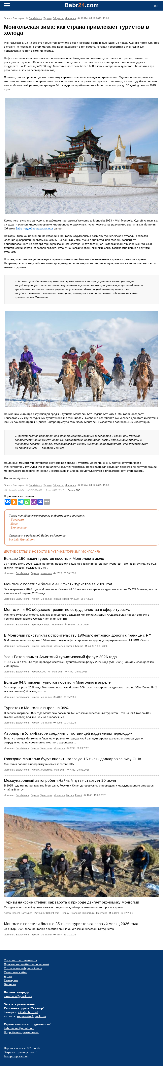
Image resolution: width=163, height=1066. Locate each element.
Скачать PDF (74, 490)
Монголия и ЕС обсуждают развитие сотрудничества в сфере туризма (67, 609)
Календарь (11, 980)
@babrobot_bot (28, 1012)
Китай (65, 598)
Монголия (70, 18)
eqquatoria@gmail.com (31, 1016)
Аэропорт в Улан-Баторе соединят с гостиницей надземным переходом (68, 733)
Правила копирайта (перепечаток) (26, 964)
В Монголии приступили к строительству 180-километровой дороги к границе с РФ (77, 635)
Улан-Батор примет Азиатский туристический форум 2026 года (60, 657)
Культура (45, 624)
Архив (8, 976)
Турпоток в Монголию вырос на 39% (36, 708)
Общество (58, 18)
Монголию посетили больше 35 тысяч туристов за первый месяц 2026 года (71, 924)
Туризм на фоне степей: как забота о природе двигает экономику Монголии (71, 902)
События (45, 671)
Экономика (46, 769)
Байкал (79, 646)
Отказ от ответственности (20, 960)
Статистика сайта (15, 972)
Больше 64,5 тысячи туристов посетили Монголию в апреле (57, 682)
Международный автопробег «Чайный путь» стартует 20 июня (60, 780)
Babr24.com (35, 18)
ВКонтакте (19, 527)
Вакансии (10, 984)
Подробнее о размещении (21, 1032)
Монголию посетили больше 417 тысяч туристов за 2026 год (58, 584)
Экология (76, 913)
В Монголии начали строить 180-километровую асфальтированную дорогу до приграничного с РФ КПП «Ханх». (77, 640)
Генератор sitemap (16, 1056)
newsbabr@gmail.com (18, 996)
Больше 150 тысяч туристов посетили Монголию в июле (54, 558)
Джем (14, 523)
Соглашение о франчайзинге (23, 968)
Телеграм (17, 519)
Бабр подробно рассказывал (34, 228)
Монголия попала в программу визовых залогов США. (39, 764)
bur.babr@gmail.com (22, 539)
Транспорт (46, 646)
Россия (57, 598)
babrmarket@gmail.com (19, 1028)
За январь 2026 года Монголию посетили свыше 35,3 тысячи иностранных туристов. (59, 928)
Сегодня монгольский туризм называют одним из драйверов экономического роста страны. (63, 907)
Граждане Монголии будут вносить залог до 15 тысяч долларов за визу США (72, 759)
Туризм (47, 18)
